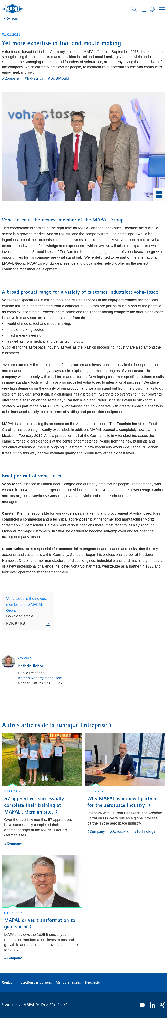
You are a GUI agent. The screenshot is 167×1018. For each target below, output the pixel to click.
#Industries (34, 78)
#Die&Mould (58, 78)
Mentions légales (68, 982)
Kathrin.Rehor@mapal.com (40, 678)
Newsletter (93, 982)
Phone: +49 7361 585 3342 (40, 683)
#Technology (144, 831)
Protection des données (35, 982)
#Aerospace (119, 831)
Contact (7, 982)
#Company (11, 78)
